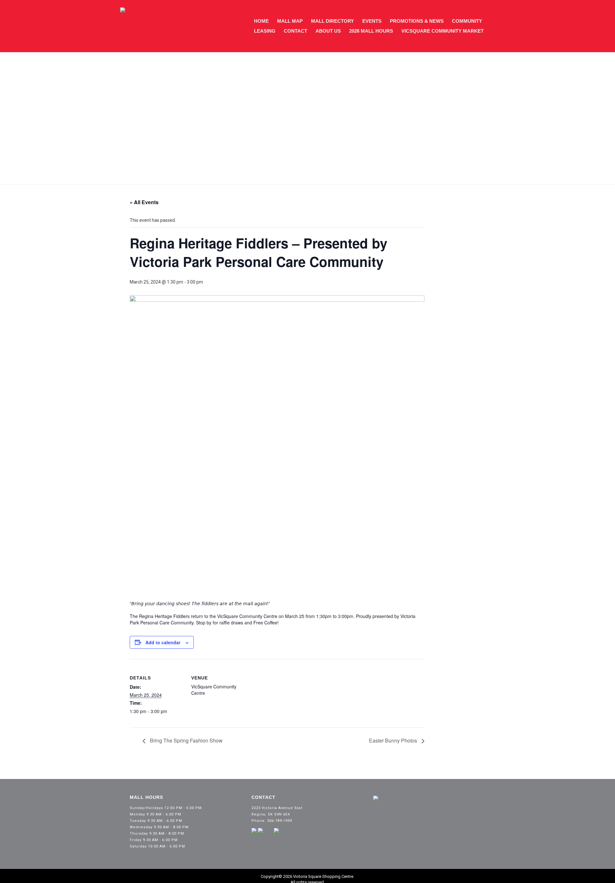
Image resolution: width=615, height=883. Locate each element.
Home (261, 21)
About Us (328, 31)
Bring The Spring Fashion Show (186, 740)
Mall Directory (332, 21)
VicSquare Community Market (442, 31)
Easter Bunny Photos (393, 740)
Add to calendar (162, 642)
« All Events (144, 202)
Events (371, 21)
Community (467, 21)
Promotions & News (417, 21)
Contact (295, 31)
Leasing (264, 31)
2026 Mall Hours (371, 31)
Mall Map (290, 21)
